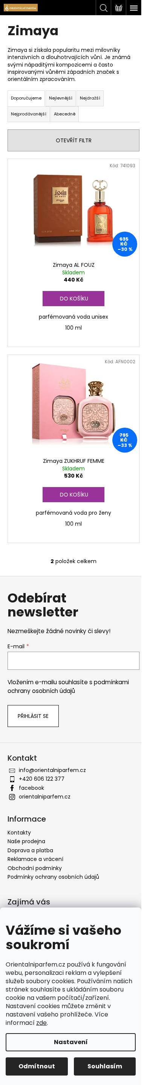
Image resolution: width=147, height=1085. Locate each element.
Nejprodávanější (28, 114)
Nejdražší (90, 98)
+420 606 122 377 (41, 779)
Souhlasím (104, 1066)
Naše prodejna (26, 841)
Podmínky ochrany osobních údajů (53, 877)
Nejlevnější (60, 98)
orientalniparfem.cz (44, 796)
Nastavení (71, 1042)
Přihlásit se (33, 716)
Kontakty (19, 832)
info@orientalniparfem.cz (52, 770)
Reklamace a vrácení (35, 859)
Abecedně (64, 114)
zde (41, 1022)
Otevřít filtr (74, 140)
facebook (31, 788)
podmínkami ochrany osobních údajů (68, 686)
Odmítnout (36, 1066)
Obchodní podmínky (35, 868)
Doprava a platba (30, 850)
